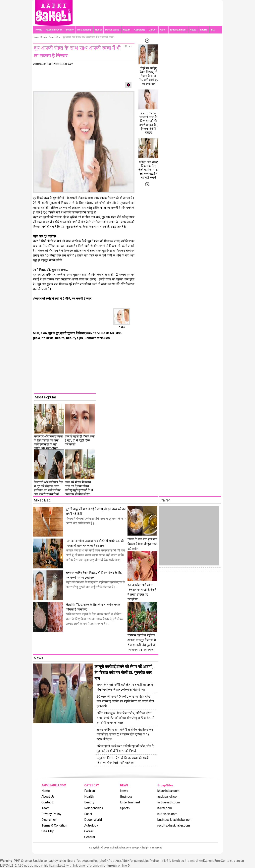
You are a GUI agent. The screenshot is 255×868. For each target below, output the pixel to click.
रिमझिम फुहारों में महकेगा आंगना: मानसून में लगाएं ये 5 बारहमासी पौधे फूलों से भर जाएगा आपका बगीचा (142, 642)
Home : (36, 37)
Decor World (112, 29)
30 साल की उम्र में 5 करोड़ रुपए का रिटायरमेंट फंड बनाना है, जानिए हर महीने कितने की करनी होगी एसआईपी (125, 701)
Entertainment (178, 29)
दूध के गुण (53, 333)
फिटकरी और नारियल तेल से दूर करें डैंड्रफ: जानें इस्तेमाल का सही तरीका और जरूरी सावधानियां (48, 488)
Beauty (70, 29)
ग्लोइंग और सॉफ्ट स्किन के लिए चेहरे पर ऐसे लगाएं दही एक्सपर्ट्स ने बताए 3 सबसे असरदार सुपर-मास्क (148, 173)
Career (153, 29)
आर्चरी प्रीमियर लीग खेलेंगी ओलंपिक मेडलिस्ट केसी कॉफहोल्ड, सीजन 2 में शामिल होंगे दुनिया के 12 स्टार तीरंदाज (125, 734)
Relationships (93, 808)
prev (147, 184)
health (59, 338)
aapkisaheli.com (168, 796)
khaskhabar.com (168, 791)
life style (47, 338)
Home (38, 29)
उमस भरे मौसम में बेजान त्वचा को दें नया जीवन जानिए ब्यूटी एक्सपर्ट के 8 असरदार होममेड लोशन (79, 488)
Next (122, 326)
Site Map (47, 831)
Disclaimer (48, 820)
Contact (47, 802)
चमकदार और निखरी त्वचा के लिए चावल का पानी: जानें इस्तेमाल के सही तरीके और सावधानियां (48, 442)
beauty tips (74, 338)
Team (45, 808)
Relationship (84, 29)
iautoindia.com (167, 814)
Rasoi (98, 29)
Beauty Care (55, 37)
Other (163, 29)
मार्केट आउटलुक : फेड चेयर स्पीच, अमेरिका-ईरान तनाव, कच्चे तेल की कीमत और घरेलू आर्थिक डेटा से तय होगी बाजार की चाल (125, 717)
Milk (36, 333)
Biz (213, 29)
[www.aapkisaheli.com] (54, 25)
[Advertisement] (130, 365)
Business (126, 796)
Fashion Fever (54, 29)
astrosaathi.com (168, 802)
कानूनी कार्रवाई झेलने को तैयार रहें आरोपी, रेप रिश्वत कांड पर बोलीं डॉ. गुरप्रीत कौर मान (124, 672)
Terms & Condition (54, 825)
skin (43, 333)
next (147, 40)
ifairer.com (164, 808)
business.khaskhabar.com (174, 820)
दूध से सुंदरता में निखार (72, 333)
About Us (47, 796)
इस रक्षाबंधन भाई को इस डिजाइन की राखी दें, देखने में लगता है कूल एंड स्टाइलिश (142, 592)
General (89, 837)
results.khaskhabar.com (173, 825)
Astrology (139, 29)
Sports (203, 29)
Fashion (89, 791)
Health (126, 29)
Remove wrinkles (97, 338)
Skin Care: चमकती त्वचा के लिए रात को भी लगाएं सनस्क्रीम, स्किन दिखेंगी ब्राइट (148, 123)
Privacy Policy (51, 814)
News (193, 29)
